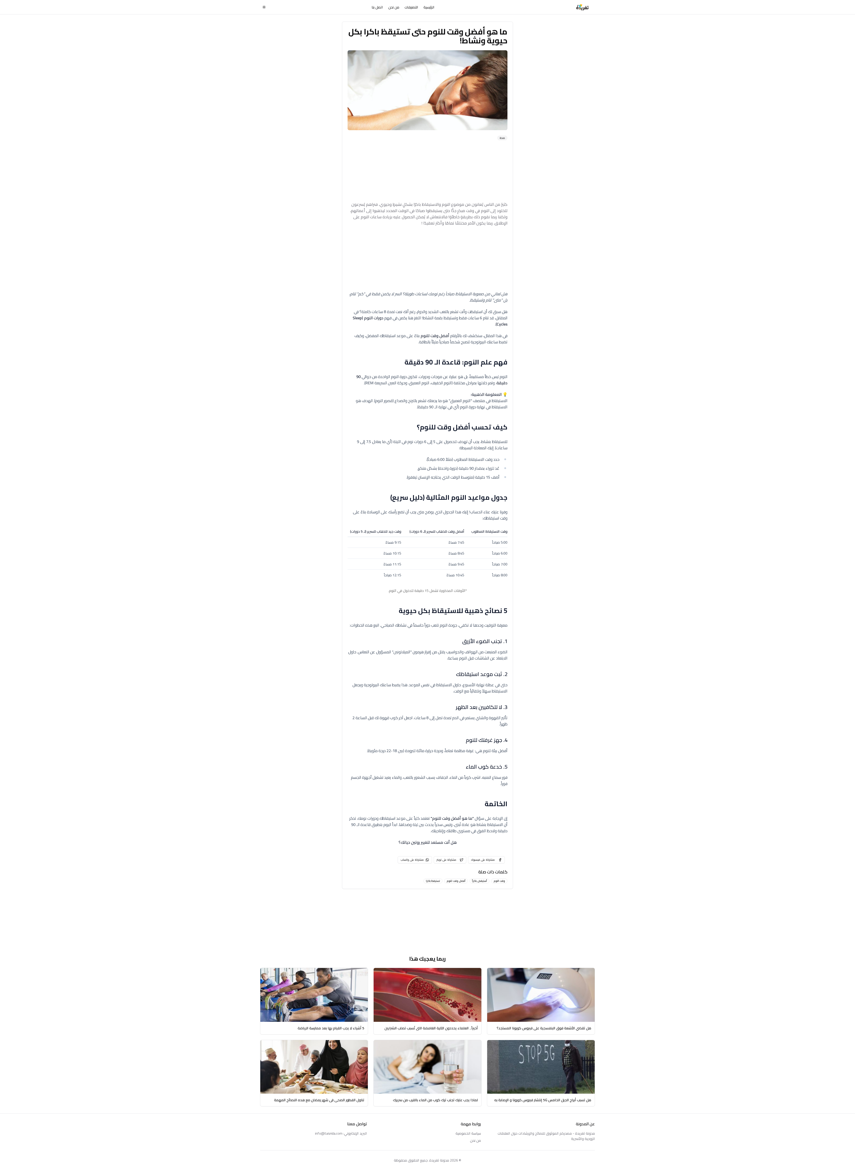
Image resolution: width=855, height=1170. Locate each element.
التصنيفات (411, 7)
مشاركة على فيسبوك (483, 859)
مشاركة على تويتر (446, 859)
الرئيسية (428, 7)
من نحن (393, 7)
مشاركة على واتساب (412, 859)
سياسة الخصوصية (468, 1133)
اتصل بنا (377, 7)
